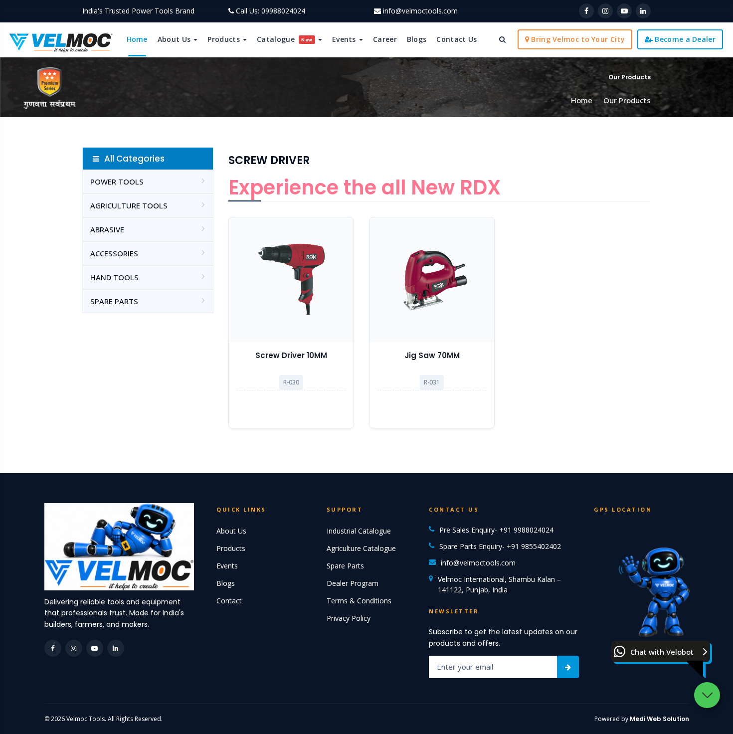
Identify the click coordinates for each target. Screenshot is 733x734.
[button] (660, 651)
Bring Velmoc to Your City (577, 39)
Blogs (417, 39)
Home (137, 39)
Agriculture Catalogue (361, 548)
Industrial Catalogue (359, 531)
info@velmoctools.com (420, 10)
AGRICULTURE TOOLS (129, 205)
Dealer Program (352, 583)
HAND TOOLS (114, 277)
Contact (229, 600)
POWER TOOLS (117, 181)
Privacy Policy (348, 618)
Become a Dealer (684, 39)
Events (345, 39)
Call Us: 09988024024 (270, 10)
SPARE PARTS (114, 301)
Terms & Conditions (359, 600)
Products (224, 39)
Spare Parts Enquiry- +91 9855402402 (500, 546)
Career (385, 39)
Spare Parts (345, 565)
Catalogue (285, 39)
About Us (175, 39)
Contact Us (456, 39)
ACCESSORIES (114, 253)
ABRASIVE (107, 229)
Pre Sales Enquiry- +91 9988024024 (496, 530)
